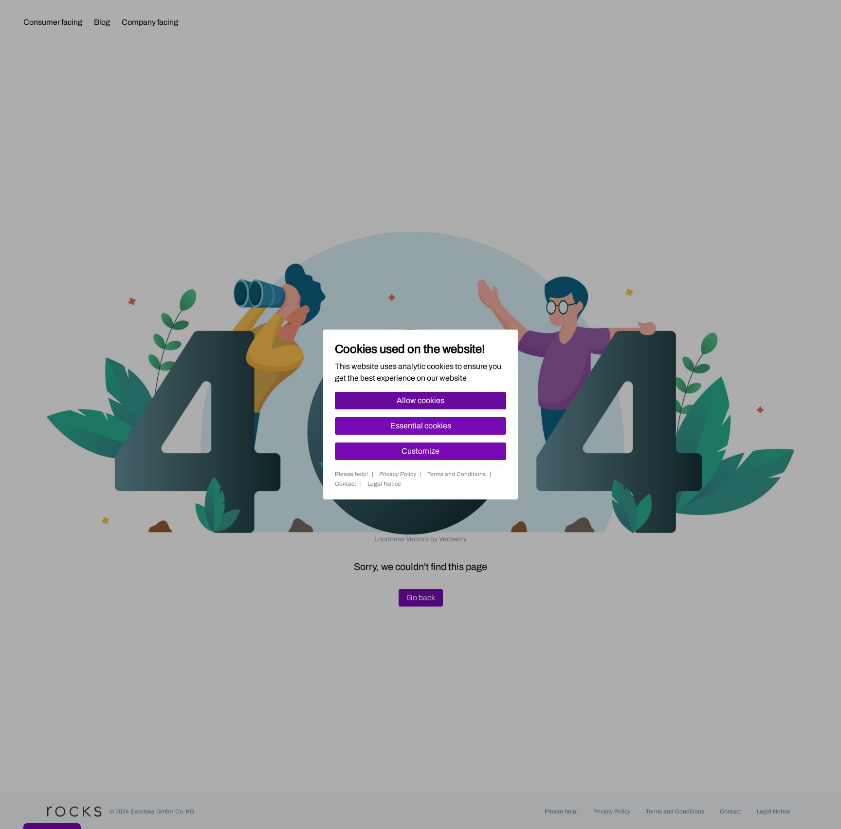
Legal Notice (384, 483)
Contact (345, 483)
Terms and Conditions (456, 474)
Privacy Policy (397, 474)
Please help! (351, 474)
